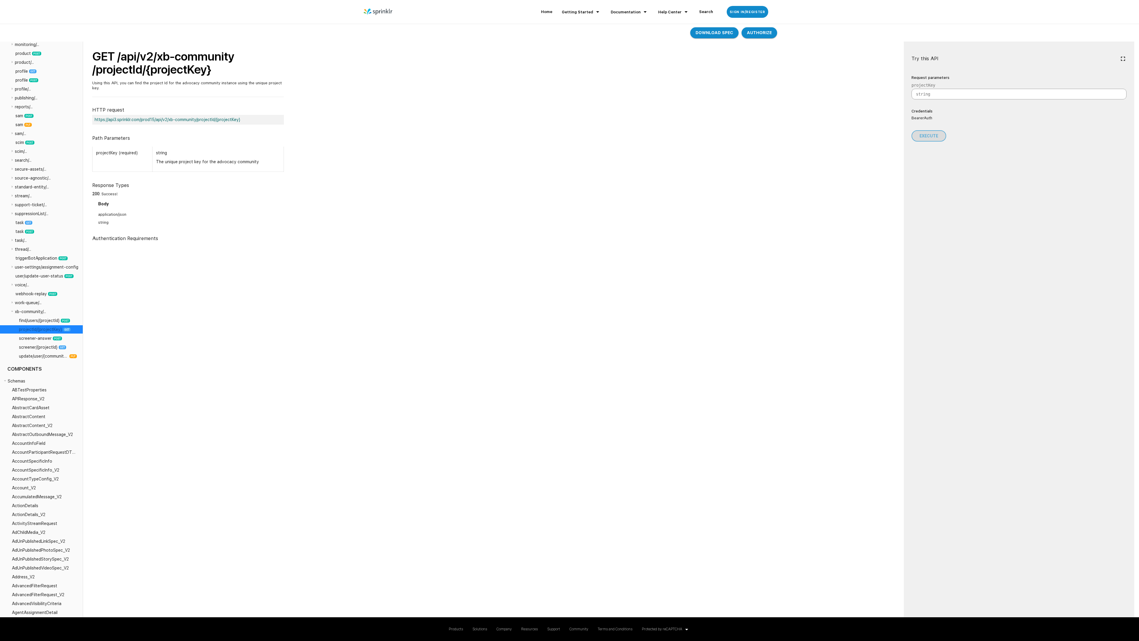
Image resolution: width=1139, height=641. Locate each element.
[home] (378, 12)
